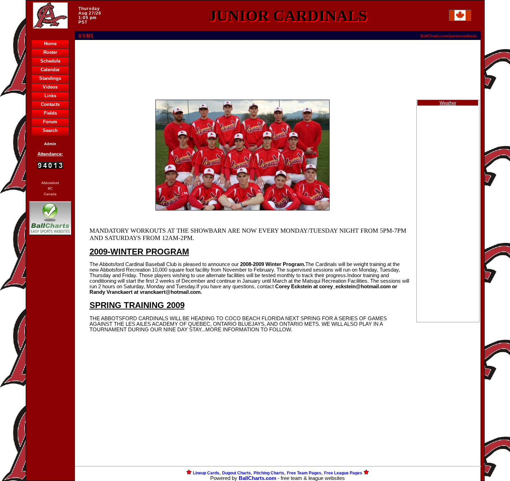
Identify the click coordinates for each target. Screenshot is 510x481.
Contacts (50, 104)
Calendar (50, 69)
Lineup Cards (206, 473)
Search (50, 130)
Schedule (50, 61)
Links (50, 95)
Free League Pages (343, 473)
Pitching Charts (269, 473)
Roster (50, 52)
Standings (50, 78)
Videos (50, 87)
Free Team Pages (304, 473)
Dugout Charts (236, 473)
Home (50, 43)
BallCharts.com (257, 478)
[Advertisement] (50, 356)
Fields (50, 113)
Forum (50, 121)
